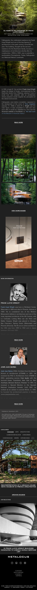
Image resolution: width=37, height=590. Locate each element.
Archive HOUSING (18, 494)
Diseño (16, 438)
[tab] (10, 432)
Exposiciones (25, 438)
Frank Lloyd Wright (29, 89)
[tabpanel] (18, 468)
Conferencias (7, 438)
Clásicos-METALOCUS (14, 434)
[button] (3, 467)
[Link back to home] (18, 558)
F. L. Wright (25, 106)
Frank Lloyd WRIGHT (10, 303)
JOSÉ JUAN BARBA (8, 367)
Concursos (26, 434)
